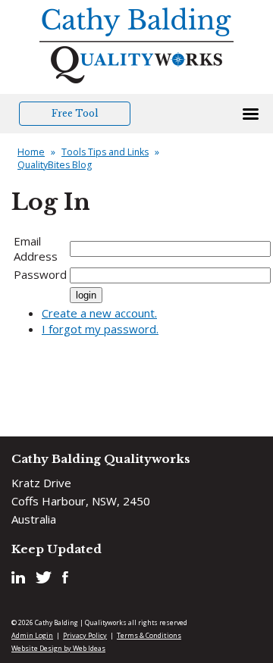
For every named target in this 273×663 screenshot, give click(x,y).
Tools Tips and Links (105, 151)
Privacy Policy (85, 635)
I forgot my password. (100, 328)
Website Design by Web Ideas (58, 648)
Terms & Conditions (149, 635)
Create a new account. (99, 313)
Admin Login (32, 635)
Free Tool (75, 113)
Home (31, 151)
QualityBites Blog (54, 164)
